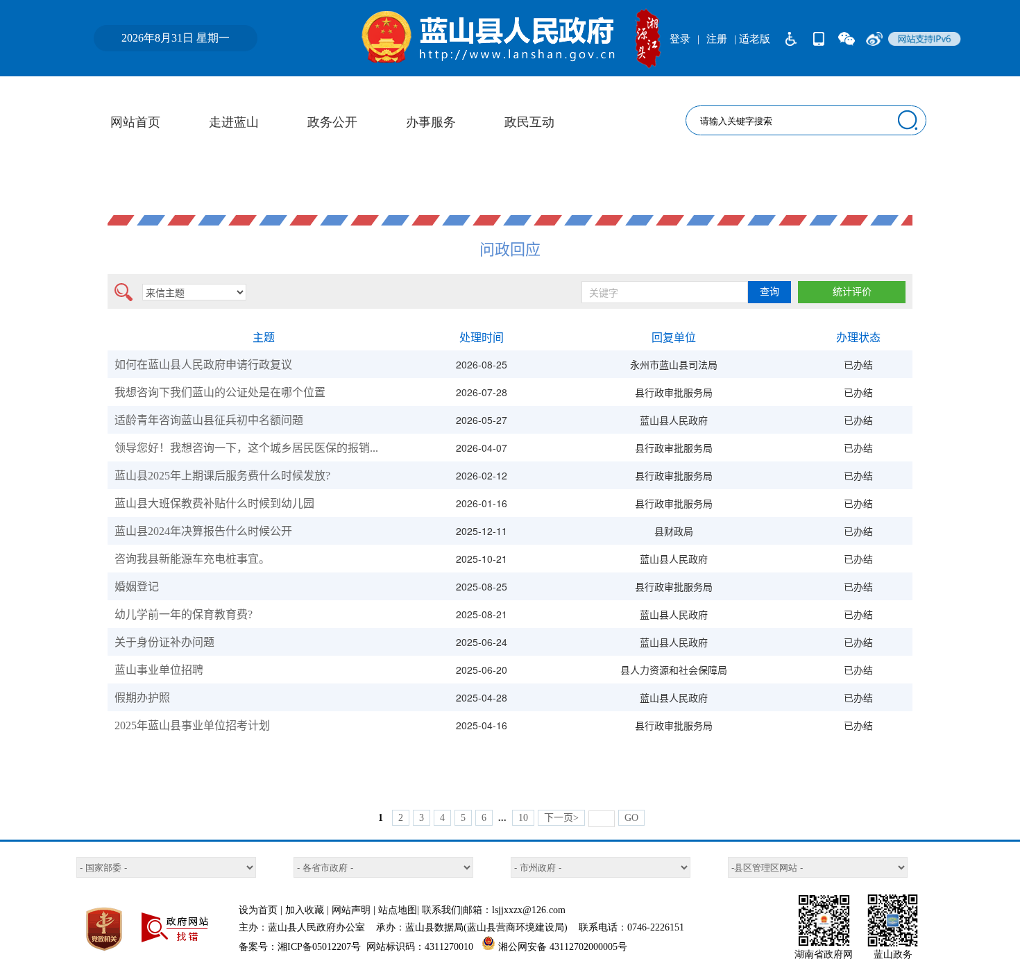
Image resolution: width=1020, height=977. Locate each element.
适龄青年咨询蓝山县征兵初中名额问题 (208, 420)
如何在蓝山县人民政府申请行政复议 (203, 365)
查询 (769, 292)
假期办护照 (142, 698)
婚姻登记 (136, 587)
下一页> (561, 818)
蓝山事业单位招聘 (158, 670)
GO (631, 818)
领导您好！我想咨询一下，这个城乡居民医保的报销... (246, 448)
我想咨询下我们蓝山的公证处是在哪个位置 (219, 392)
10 (523, 818)
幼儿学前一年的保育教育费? (183, 614)
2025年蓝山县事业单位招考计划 (192, 725)
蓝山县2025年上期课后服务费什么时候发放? (222, 476)
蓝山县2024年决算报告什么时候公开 (203, 531)
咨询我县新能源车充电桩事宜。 (192, 559)
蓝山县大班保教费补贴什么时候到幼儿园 (214, 503)
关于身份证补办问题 (164, 642)
